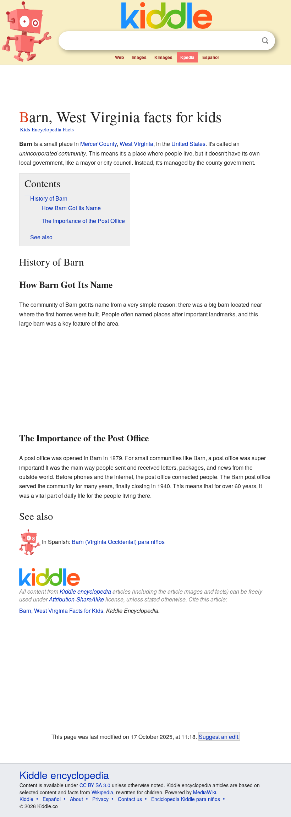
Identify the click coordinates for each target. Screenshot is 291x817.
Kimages (163, 57)
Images (139, 57)
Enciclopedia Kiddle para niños (185, 798)
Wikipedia (102, 792)
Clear (251, 41)
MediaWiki (204, 792)
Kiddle (26, 798)
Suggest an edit (218, 736)
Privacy (100, 798)
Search (265, 41)
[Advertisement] (145, 84)
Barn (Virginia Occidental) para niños (118, 541)
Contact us (130, 798)
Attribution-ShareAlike (76, 599)
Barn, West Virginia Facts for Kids (61, 610)
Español (210, 57)
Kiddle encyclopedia (85, 591)
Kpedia (187, 57)
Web (119, 57)
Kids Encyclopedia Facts (47, 129)
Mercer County (98, 144)
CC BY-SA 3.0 (94, 785)
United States (188, 144)
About (76, 798)
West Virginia (136, 144)
